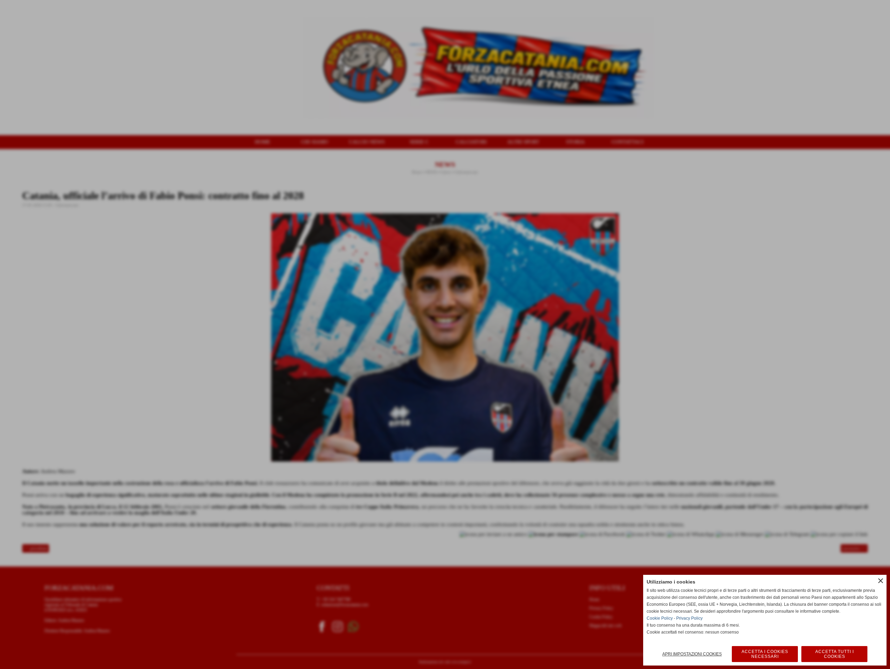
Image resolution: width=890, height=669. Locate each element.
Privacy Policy (689, 618)
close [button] (880, 581)
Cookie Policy (660, 618)
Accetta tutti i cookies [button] (834, 654)
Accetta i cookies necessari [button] (765, 654)
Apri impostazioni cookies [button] (692, 654)
